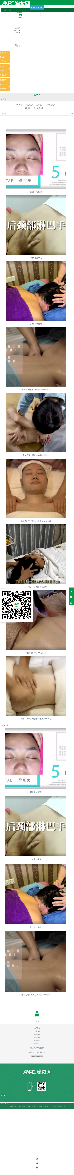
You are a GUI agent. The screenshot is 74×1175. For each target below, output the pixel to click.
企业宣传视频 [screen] (50, 105)
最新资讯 (3, 88)
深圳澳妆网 (13, 1106)
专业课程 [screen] (19, 105)
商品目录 (3, 1122)
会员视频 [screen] (39, 105)
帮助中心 (3, 1129)
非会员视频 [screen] (29, 105)
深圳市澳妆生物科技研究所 (37, 1052)
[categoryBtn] (37, 99)
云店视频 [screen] (27, 108)
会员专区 (3, 84)
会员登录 (17, 28)
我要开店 (3, 80)
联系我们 (20, 13)
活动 (4, 66)
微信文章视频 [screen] (38, 108)
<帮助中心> (37, 1044)
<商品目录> (37, 1041)
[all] (12, 104)
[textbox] (37, 1154)
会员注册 (17, 30)
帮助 (20, 17)
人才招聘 (37, 1031)
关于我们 (37, 1028)
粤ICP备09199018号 (59, 1106)
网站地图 (37, 1034)
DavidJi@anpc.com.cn (8, 1154)
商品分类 (3, 57)
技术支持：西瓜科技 (43, 1106)
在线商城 (17, 32)
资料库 (2, 70)
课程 (4, 75)
